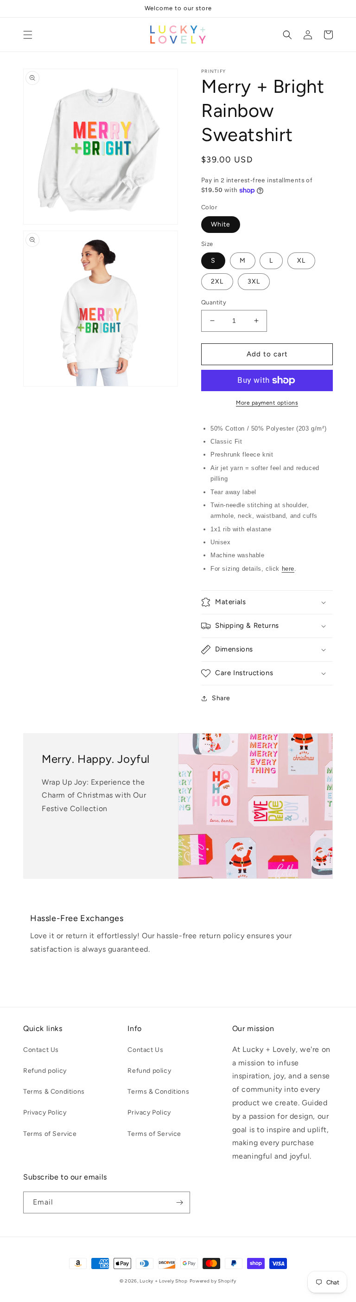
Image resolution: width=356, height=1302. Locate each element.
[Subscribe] (179, 1202)
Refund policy (45, 1071)
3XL (254, 281)
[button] (28, 35)
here (288, 568)
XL (301, 260)
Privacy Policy (44, 1112)
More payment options (267, 403)
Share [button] (221, 698)
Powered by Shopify (213, 1281)
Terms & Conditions (54, 1092)
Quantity (213, 302)
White (220, 224)
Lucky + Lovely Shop (163, 1281)
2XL (217, 281)
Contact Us (41, 1050)
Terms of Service (50, 1134)
